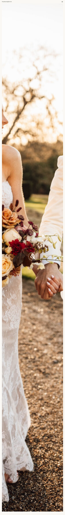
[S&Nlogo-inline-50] (7, 1)
